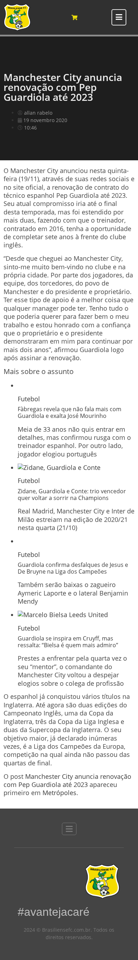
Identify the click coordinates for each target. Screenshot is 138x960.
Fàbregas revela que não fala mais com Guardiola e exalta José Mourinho (69, 412)
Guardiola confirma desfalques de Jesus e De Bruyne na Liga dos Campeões (73, 568)
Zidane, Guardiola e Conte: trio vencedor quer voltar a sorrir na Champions (72, 494)
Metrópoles (59, 792)
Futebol (29, 399)
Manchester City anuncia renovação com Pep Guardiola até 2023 (67, 780)
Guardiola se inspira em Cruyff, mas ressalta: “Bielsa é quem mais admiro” (68, 641)
